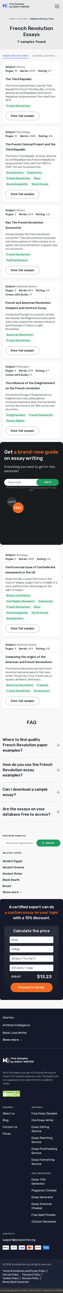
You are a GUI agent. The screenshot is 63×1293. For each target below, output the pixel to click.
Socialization (14, 172)
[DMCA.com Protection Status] (11, 1096)
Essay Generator (42, 1197)
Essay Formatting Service (43, 1162)
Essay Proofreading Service (44, 1151)
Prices (7, 1133)
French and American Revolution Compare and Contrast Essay (28, 305)
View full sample (22, 116)
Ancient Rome (12, 873)
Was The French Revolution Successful (24, 225)
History (23, 19)
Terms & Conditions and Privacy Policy (24, 1271)
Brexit (7, 886)
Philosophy (23, 366)
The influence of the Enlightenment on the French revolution (30, 385)
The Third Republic (18, 79)
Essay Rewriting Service (41, 1140)
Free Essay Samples (44, 1113)
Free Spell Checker (43, 1215)
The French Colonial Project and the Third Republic (30, 147)
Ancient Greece (13, 867)
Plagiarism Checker (44, 1190)
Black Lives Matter (18, 595)
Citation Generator (43, 1221)
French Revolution (18, 106)
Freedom (42, 685)
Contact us (10, 1127)
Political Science (16, 260)
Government (42, 691)
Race (37, 178)
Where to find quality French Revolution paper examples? (25, 745)
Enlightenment (15, 415)
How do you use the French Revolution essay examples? (27, 770)
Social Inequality (17, 184)
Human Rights (15, 420)
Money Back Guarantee (16, 1282)
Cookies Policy (11, 1278)
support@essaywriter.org (19, 1240)
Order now (31, 987)
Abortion (8, 1017)
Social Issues (40, 184)
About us (9, 1113)
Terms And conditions (39, 487)
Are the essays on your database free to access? (26, 812)
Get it (47, 482)
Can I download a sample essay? (25, 792)
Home (12, 19)
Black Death (11, 880)
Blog (6, 1120)
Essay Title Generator (38, 1181)
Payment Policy (31, 1274)
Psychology (23, 132)
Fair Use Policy (11, 1274)
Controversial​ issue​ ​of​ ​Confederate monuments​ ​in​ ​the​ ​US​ (30, 570)
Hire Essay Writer (42, 1120)
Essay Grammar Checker (41, 1206)
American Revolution (19, 334)
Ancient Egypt (12, 861)
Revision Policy (30, 1278)
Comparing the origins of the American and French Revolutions (28, 659)
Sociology (22, 555)
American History (27, 286)
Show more (11, 1039)
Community (34, 172)
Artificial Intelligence (16, 1025)
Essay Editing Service (40, 1129)
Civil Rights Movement (20, 601)
